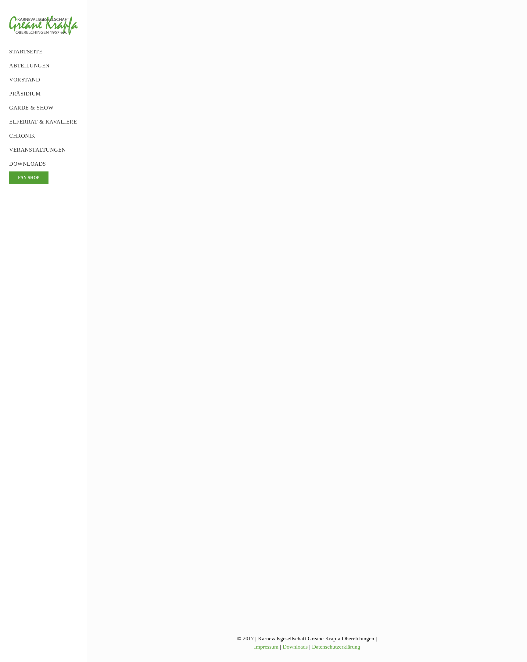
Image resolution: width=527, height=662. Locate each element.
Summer (350, 29)
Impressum (266, 647)
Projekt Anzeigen (371, 198)
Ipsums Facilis (320, 21)
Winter (352, 138)
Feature (312, 29)
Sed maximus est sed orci (332, 239)
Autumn (313, 466)
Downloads (295, 647)
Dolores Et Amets (323, 458)
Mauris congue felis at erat (333, 348)
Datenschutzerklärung (336, 647)
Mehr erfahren (322, 89)
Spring (331, 29)
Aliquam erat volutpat (328, 130)
